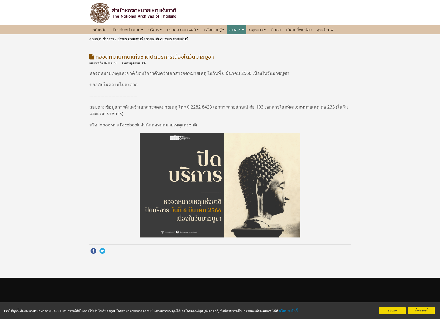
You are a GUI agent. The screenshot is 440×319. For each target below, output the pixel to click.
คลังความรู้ (213, 30)
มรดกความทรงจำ (181, 30)
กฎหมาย (256, 30)
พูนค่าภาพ (325, 30)
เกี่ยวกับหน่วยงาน (125, 30)
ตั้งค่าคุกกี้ (421, 310)
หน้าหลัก (99, 30)
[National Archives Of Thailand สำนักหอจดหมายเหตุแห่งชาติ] (133, 11)
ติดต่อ (276, 30)
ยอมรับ (392, 310)
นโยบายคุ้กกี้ (288, 311)
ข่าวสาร (235, 30)
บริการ (153, 30)
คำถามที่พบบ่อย (299, 30)
